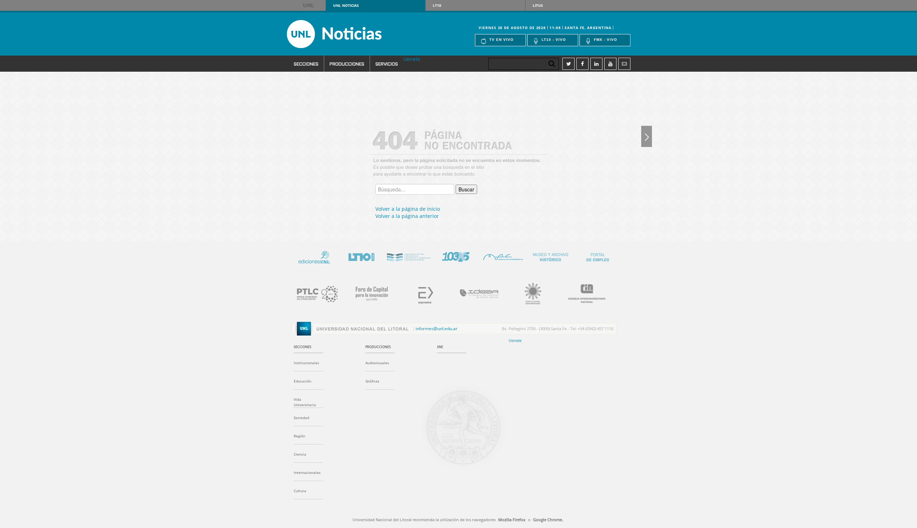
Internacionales (307, 472)
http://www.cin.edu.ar (582, 292)
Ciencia (300, 454)
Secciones (306, 64)
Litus (538, 5)
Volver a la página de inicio (407, 208)
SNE (440, 346)
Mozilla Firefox (511, 519)
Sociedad (301, 417)
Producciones (347, 64)
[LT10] (646, 136)
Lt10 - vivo (554, 40)
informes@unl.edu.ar (436, 329)
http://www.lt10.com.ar (361, 256)
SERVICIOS (386, 64)
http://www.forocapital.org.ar (367, 292)
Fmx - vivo (605, 40)
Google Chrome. (548, 519)
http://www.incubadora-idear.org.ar (475, 292)
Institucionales (306, 362)
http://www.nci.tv (408, 256)
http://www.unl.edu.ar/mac (503, 256)
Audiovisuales (377, 362)
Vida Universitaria (305, 402)
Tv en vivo (501, 40)
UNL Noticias (347, 34)
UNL (309, 5)
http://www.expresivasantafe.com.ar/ (421, 292)
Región (299, 435)
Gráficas (372, 381)
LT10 (437, 5)
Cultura (300, 490)
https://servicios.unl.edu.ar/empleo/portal (597, 256)
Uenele (411, 59)
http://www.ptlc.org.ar (313, 292)
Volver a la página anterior (407, 216)
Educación (302, 381)
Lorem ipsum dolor (313, 256)
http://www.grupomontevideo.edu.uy (528, 292)
